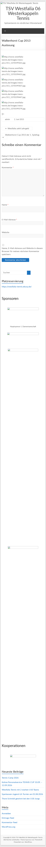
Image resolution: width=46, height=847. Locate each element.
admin (7, 119)
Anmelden (6, 814)
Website (5, 232)
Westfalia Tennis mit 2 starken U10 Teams (20, 790)
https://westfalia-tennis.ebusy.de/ (17, 287)
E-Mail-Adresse (9, 220)
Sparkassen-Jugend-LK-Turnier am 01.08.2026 (22, 794)
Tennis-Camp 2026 (10, 778)
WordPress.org (8, 827)
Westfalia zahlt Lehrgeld (17, 129)
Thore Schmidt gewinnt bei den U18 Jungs (21, 799)
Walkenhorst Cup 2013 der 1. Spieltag (20, 136)
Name (5, 205)
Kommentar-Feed (9, 822)
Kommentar (8, 168)
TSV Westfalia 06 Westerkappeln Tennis (23, 13)
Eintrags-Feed (8, 818)
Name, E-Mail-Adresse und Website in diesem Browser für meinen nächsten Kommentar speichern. (22, 251)
